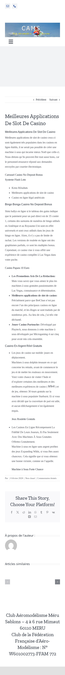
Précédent (41, 99)
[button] (7, 581)
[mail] (7, 6)
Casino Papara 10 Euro (17, 267)
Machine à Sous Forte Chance (27, 469)
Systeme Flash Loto (15, 179)
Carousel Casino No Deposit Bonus (24, 174)
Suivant (53, 99)
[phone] (14, 6)
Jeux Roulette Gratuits (23, 419)
